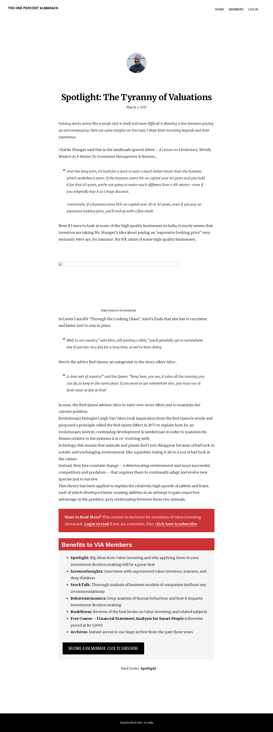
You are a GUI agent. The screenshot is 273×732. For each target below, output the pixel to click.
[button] (263, 6)
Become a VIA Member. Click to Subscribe (103, 648)
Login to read (96, 524)
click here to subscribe (176, 524)
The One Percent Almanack (33, 8)
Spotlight (148, 668)
